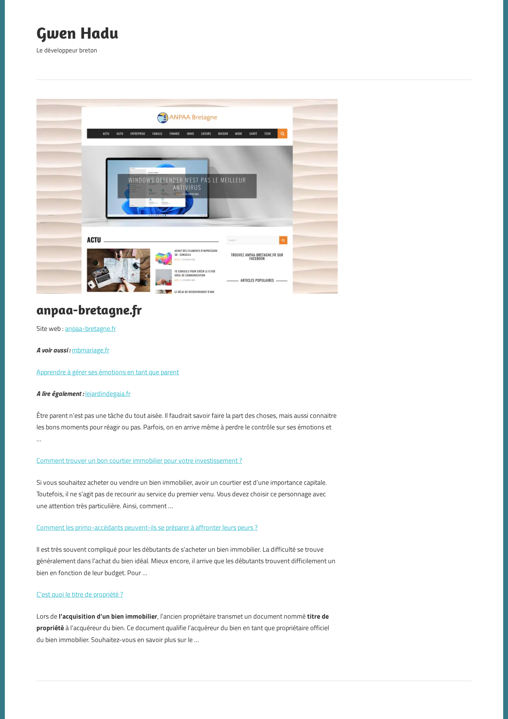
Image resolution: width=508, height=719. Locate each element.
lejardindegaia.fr (108, 393)
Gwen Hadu (77, 33)
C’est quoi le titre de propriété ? (79, 594)
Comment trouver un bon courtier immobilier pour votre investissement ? (139, 460)
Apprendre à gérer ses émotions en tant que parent (107, 372)
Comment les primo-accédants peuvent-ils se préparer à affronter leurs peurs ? (147, 527)
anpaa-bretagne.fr (90, 328)
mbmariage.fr (90, 350)
